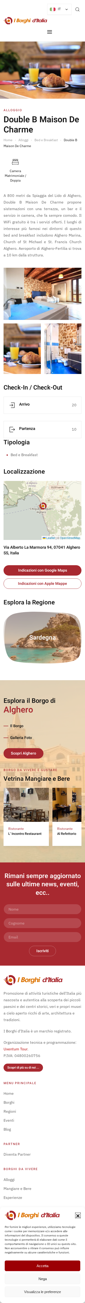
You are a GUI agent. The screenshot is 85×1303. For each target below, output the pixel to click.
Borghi (9, 1102)
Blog (7, 1129)
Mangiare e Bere (17, 1188)
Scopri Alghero (23, 753)
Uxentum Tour (15, 1049)
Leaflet (50, 538)
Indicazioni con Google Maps (42, 570)
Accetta (42, 1266)
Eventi (9, 1120)
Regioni (10, 1111)
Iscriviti (42, 951)
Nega (42, 1279)
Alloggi (9, 1179)
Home (9, 1093)
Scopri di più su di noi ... (23, 1067)
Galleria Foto (21, 738)
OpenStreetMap (70, 538)
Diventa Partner (17, 1154)
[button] (78, 1215)
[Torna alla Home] (25, 20)
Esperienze (13, 1197)
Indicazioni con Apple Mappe (42, 583)
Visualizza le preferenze (42, 1292)
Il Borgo (16, 726)
